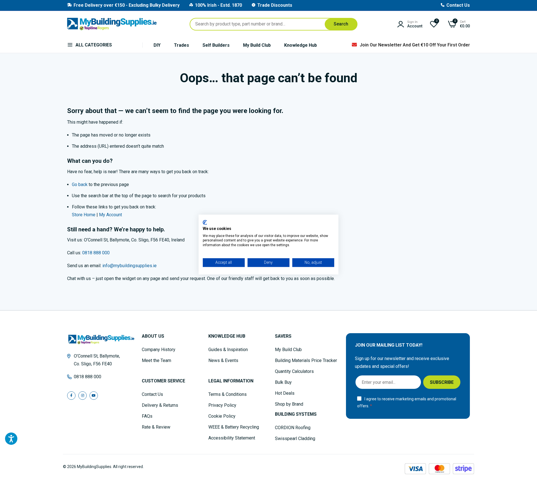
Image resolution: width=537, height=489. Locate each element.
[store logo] (112, 24)
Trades (181, 45)
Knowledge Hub (300, 45)
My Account (110, 214)
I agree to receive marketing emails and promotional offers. (406, 402)
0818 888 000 (96, 252)
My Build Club (257, 45)
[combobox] (273, 24)
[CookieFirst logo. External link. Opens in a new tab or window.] (205, 222)
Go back (80, 184)
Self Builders (216, 45)
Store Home (83, 214)
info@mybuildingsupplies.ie (129, 265)
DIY (157, 45)
